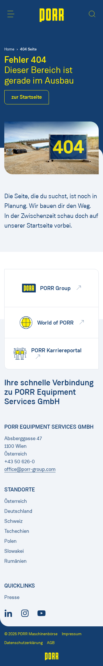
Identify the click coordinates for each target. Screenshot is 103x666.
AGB (51, 642)
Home (9, 49)
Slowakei (14, 551)
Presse (11, 597)
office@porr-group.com (30, 469)
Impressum (72, 633)
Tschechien (16, 531)
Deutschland (18, 511)
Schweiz (13, 521)
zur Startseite (26, 97)
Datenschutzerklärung (23, 642)
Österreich (15, 501)
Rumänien (15, 561)
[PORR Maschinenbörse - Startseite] (51, 14)
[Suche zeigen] (92, 14)
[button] (10, 14)
